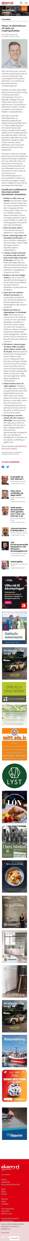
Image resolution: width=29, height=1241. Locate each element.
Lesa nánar (5, 1233)
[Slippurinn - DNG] (14, 1124)
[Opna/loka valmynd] (26, 3)
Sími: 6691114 (5, 1175)
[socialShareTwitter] (7, 467)
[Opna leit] (21, 3)
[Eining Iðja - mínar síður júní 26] (14, 744)
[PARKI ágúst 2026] (14, 11)
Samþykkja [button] (14, 1238)
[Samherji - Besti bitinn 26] (14, 876)
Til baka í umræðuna (10, 462)
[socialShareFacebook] (3, 467)
